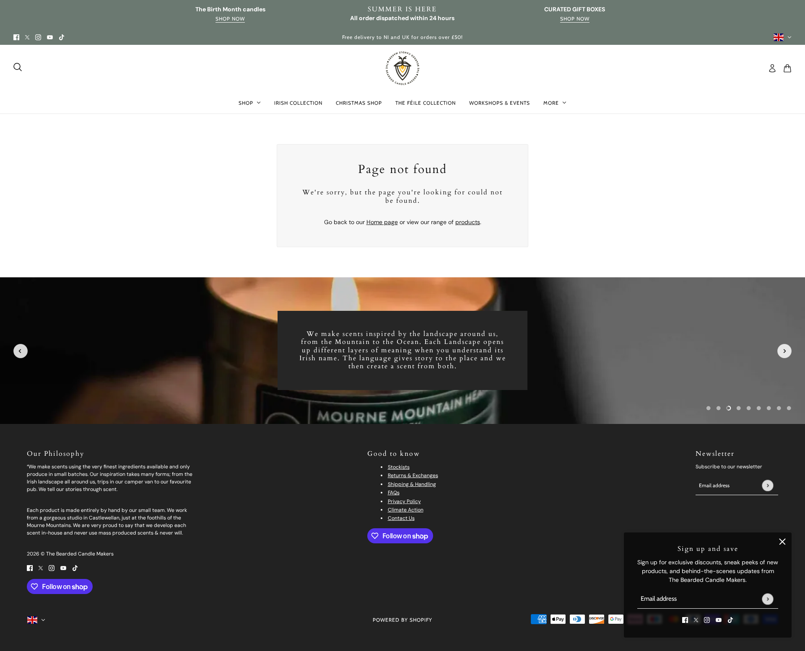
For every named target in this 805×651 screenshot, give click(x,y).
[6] (769, 408)
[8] (789, 408)
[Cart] (787, 68)
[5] (759, 408)
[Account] (772, 68)
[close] (782, 541)
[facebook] (16, 37)
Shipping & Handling (412, 484)
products (467, 222)
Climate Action (405, 509)
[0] (709, 408)
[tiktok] (61, 37)
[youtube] (50, 37)
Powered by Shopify (402, 620)
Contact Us (401, 518)
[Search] (17, 67)
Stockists (399, 467)
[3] (739, 408)
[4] (749, 408)
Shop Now (230, 19)
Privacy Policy (404, 501)
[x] (27, 37)
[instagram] (38, 37)
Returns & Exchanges (413, 475)
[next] (784, 351)
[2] (729, 408)
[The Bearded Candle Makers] (402, 68)
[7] (779, 408)
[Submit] (767, 598)
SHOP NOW (574, 19)
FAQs (394, 492)
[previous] (20, 351)
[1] (719, 408)
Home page (382, 222)
